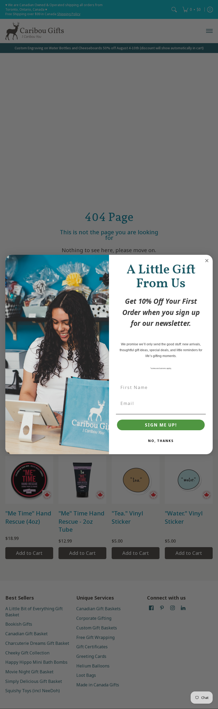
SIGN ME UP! (161, 425)
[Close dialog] (207, 260)
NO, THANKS (161, 440)
